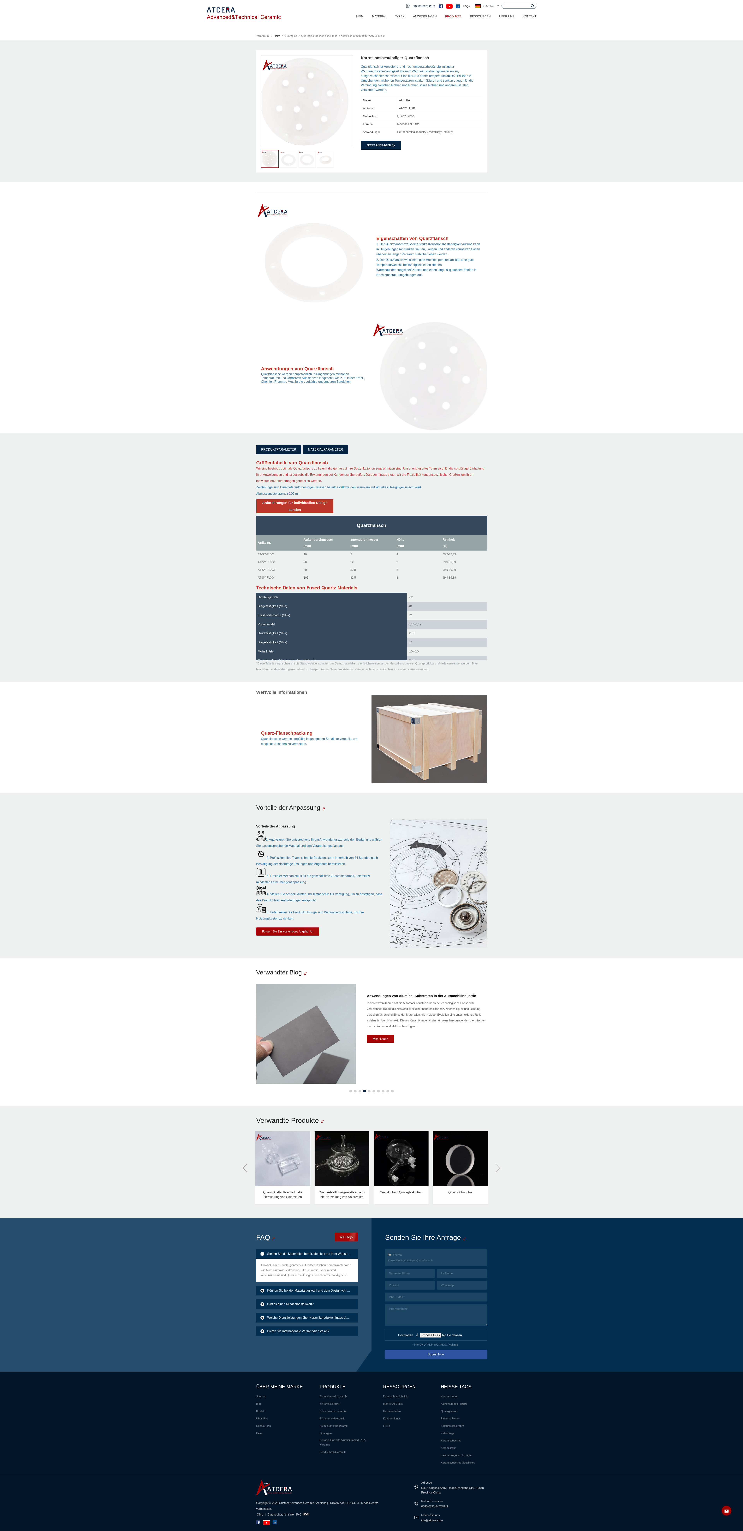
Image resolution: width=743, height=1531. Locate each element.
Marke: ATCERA (393, 1403)
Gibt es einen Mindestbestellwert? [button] (290, 1304)
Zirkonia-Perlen (450, 1418)
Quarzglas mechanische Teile (319, 35)
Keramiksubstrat (451, 1440)
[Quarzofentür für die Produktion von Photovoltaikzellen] (401, 1159)
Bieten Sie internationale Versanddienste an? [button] (298, 1331)
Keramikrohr (448, 1447)
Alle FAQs (346, 1237)
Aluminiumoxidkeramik (333, 1396)
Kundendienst (391, 1418)
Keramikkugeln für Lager (456, 1455)
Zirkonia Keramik (330, 1403)
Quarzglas (290, 35)
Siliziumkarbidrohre (452, 1425)
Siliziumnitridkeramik (332, 1418)
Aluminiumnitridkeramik (334, 1425)
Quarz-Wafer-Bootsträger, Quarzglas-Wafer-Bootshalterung (341, 1195)
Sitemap (261, 1396)
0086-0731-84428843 (434, 1506)
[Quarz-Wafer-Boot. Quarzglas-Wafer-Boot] (283, 1159)
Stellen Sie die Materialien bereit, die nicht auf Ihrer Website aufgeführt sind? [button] (312, 1253)
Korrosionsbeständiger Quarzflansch (410, 1260)
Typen (400, 16)
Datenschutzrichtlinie (395, 1396)
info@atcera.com (423, 6)
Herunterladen (392, 1411)
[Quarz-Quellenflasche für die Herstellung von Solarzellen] (460, 1159)
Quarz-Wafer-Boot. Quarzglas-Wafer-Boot (282, 1195)
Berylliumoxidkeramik (333, 1451)
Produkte (453, 16)
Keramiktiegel (449, 1396)
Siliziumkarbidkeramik (333, 1411)
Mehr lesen (380, 1038)
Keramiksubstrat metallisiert (458, 1462)
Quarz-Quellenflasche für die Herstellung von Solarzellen (460, 1195)
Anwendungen (425, 16)
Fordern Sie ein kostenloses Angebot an (287, 931)
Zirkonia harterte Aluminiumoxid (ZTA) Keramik (343, 1442)
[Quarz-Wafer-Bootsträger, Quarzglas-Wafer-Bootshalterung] (342, 1159)
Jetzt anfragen (379, 145)
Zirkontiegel (448, 1433)
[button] (350, 1091)
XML (260, 1514)
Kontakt (529, 16)
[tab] (307, 1254)
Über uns (506, 16)
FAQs (466, 6)
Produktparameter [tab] (278, 449)
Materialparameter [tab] (325, 449)
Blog (259, 1403)
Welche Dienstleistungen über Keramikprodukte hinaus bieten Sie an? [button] (312, 1317)
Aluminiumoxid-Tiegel (454, 1403)
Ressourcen (263, 1425)
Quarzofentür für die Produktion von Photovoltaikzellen (401, 1195)
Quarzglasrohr (449, 1411)
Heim (360, 16)
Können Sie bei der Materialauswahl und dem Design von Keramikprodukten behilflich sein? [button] (312, 1290)
